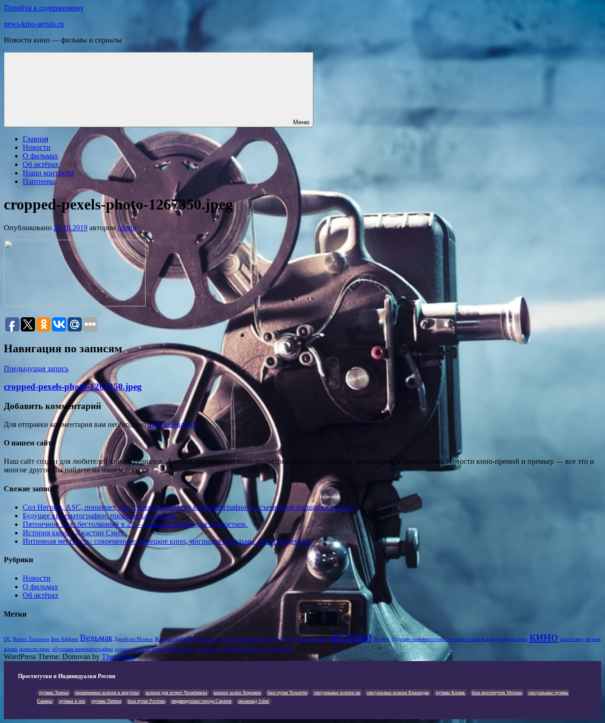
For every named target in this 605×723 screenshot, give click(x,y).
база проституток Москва (497, 692)
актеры (351, 636)
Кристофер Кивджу (255, 639)
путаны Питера (106, 701)
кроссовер (571, 639)
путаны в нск (72, 701)
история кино (512, 639)
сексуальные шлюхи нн (337, 692)
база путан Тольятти (287, 692)
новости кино (34, 649)
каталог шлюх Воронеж (237, 692)
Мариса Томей (311, 639)
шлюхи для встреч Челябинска (176, 692)
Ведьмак (96, 638)
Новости (37, 147)
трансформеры (241, 649)
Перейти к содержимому (44, 8)
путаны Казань (450, 692)
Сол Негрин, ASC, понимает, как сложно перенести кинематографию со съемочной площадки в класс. (189, 507)
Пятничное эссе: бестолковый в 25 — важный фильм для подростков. (135, 524)
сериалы (141, 649)
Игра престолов (213, 639)
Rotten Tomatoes (31, 639)
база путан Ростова (146, 701)
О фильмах (40, 156)
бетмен (381, 639)
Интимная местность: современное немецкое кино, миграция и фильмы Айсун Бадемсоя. (167, 541)
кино (543, 636)
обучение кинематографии (82, 649)
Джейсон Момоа (133, 639)
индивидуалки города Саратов (202, 701)
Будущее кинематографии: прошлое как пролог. (100, 516)
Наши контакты (48, 173)
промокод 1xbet (253, 701)
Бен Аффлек (64, 639)
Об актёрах (41, 164)
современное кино (173, 649)
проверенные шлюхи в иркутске (107, 692)
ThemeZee (118, 657)
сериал (122, 649)
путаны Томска (54, 692)
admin (127, 228)
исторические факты (472, 639)
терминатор (209, 649)
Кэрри (286, 639)
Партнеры (39, 181)
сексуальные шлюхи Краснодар (398, 692)
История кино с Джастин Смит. (74, 533)
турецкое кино (276, 649)
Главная (35, 139)
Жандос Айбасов (174, 639)
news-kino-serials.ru (34, 24)
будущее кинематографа (419, 639)
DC (7, 639)
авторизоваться (172, 424)
